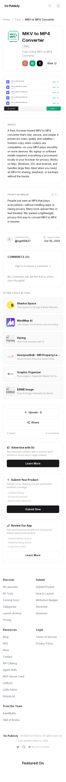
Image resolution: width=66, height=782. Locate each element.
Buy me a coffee (41, 747)
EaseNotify (9, 713)
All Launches (10, 586)
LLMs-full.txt (10, 689)
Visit (50, 63)
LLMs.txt (7, 683)
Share (35, 422)
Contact (7, 656)
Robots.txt (9, 696)
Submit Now (33, 509)
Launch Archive (12, 613)
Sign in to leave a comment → (33, 266)
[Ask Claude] (25, 63)
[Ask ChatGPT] (32, 63)
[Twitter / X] (17, 747)
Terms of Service (46, 636)
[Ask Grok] (40, 63)
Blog (5, 636)
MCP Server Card (13, 676)
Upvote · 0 (35, 412)
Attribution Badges (47, 600)
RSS (5, 643)
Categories (9, 606)
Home (6, 19)
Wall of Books (11, 719)
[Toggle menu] (58, 6)
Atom (6, 650)
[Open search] (50, 6)
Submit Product (45, 586)
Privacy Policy (44, 643)
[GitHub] (23, 747)
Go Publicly (12, 6)
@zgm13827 (23, 240)
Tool (17, 19)
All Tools (8, 593)
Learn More (33, 463)
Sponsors (41, 613)
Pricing (7, 619)
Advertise (41, 606)
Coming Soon (11, 600)
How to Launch (45, 593)
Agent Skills (10, 669)
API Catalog (10, 663)
